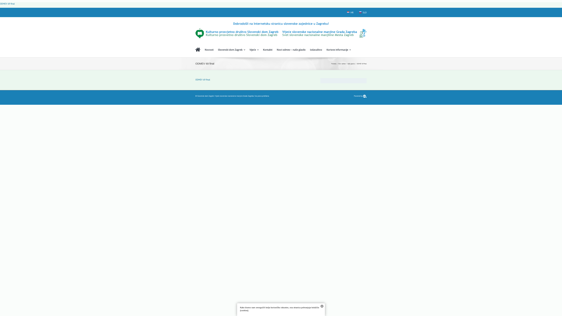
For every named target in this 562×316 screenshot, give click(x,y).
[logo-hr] (281, 22)
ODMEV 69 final (7, 3)
